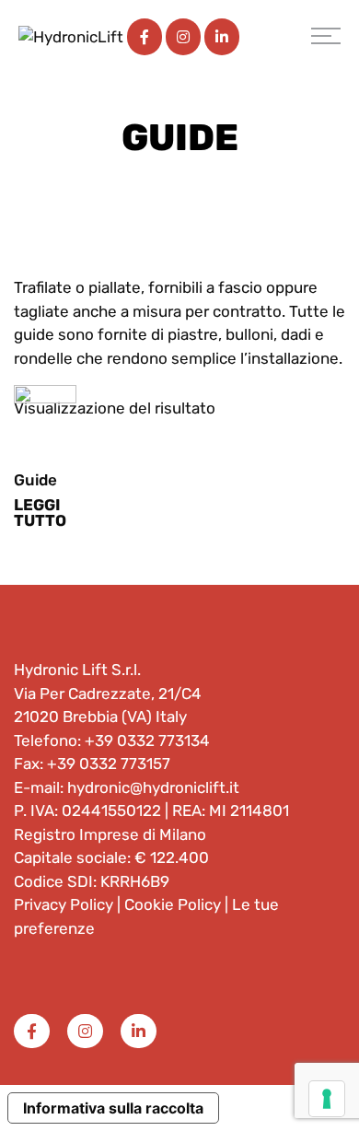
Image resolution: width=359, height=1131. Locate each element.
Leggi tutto (40, 513)
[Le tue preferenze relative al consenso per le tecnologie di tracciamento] (326, 1098)
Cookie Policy (172, 904)
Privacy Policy (63, 904)
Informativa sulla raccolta (113, 1108)
